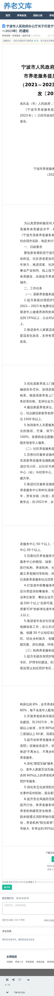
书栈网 (9, 962)
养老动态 (40, 962)
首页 (8, 15)
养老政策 (6, 35)
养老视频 (30, 962)
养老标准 (21, 15)
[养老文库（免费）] (17, 5)
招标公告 (37, 15)
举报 (8, 887)
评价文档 (21, 992)
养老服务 (16, 35)
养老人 (31, 882)
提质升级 (26, 35)
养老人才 (19, 962)
